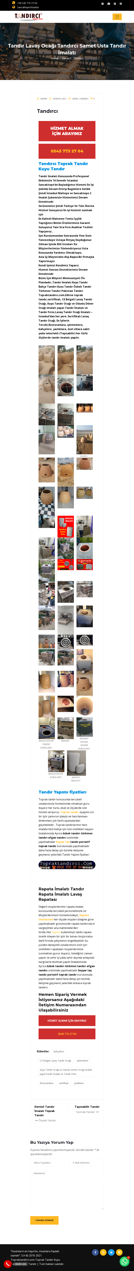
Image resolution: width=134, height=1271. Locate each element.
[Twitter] (114, 3)
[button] (124, 1261)
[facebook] (102, 3)
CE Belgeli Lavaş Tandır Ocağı (55, 1060)
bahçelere (59, 1051)
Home (54, 58)
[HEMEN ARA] (8, 1264)
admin (43, 98)
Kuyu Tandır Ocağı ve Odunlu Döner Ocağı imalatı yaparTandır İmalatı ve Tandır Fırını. (66, 1072)
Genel (75, 98)
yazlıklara (79, 1083)
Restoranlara (46, 1083)
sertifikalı (63, 1083)
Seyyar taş (63, 842)
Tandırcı (83, 98)
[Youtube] (120, 3)
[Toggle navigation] (117, 17)
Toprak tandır (69, 812)
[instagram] (109, 3)
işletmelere (82, 1060)
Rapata (56, 932)
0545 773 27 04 (67, 151)
